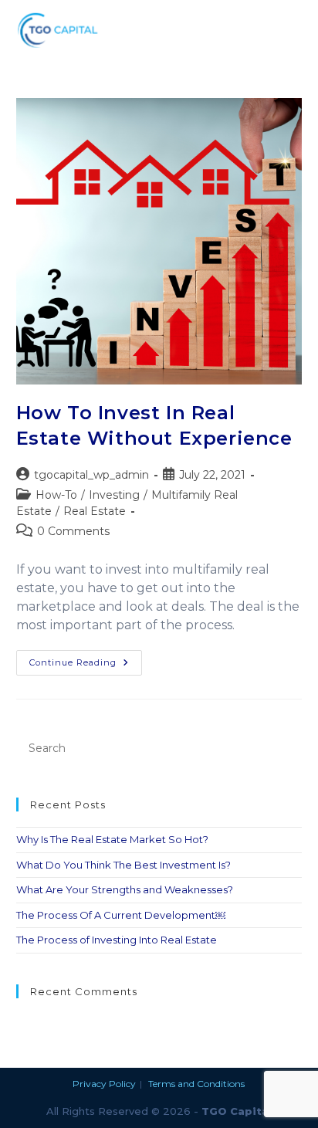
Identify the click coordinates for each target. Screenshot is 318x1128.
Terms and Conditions (196, 1083)
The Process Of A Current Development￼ (120, 915)
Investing (114, 495)
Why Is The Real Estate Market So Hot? (112, 839)
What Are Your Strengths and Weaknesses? (124, 889)
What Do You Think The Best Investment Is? (123, 865)
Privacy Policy (104, 1083)
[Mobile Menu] (294, 29)
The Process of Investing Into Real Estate (116, 939)
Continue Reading (85, 659)
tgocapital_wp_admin (91, 475)
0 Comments (73, 531)
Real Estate (94, 511)
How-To (56, 495)
